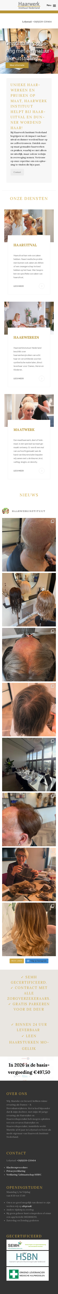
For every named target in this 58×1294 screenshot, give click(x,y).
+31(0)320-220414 (42, 21)
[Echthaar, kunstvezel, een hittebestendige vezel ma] (29, 599)
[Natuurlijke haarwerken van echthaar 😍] (29, 929)
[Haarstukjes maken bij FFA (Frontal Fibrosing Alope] (29, 874)
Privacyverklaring (15, 1171)
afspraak (27, 1206)
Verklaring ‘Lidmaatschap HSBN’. (24, 1174)
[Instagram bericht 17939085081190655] (29, 709)
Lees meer (19, 286)
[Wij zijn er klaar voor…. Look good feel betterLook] (29, 764)
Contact (17, 172)
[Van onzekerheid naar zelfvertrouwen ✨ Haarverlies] (29, 545)
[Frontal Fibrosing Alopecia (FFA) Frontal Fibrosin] (29, 819)
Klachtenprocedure (17, 1167)
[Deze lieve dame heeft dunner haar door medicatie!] (29, 654)
